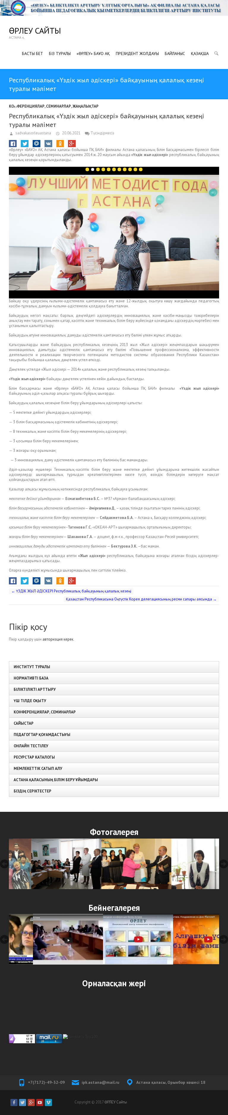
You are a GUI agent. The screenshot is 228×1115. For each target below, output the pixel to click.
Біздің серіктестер (32, 791)
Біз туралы (60, 53)
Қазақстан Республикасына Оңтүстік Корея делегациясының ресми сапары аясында (141, 599)
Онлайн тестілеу (31, 745)
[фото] (44, 864)
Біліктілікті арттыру (35, 689)
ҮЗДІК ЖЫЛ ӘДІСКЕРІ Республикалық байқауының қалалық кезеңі (71, 591)
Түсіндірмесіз (102, 133)
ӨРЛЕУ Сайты (35, 30)
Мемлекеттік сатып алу (38, 768)
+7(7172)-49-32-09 (46, 1082)
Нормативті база (31, 678)
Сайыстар (24, 723)
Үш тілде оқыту (30, 700)
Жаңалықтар (85, 106)
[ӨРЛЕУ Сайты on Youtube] (39, 1102)
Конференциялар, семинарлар (40, 106)
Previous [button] (4, 863)
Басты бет (32, 53)
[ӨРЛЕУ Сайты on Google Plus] (31, 1102)
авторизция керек (57, 639)
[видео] (44, 939)
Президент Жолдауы (137, 53)
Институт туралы (32, 666)
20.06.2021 (70, 133)
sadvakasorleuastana (33, 133)
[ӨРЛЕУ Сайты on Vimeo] (48, 1102)
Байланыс (175, 53)
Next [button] (223, 863)
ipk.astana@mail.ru (100, 1082)
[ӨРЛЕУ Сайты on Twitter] (22, 1102)
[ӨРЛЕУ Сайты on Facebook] (14, 1102)
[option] (44, 864)
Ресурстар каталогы (34, 757)
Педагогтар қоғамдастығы (42, 734)
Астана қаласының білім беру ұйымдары (56, 779)
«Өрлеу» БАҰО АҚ (93, 53)
